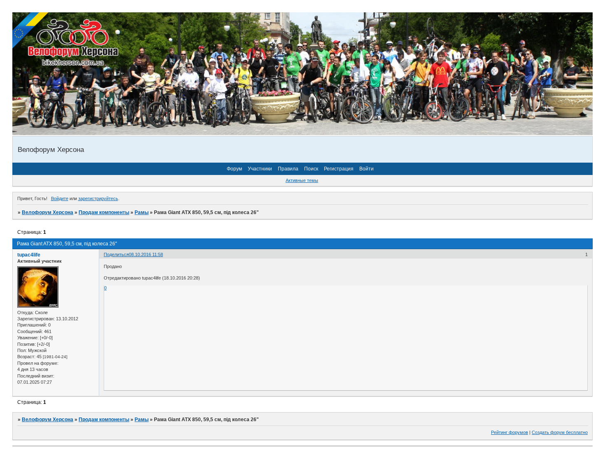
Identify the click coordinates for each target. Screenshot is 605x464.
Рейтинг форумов (509, 432)
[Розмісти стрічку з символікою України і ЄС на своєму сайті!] (30, 30)
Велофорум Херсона (47, 212)
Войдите (59, 198)
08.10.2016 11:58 (146, 254)
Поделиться (116, 254)
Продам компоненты (104, 212)
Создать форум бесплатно (560, 432)
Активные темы (302, 180)
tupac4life (28, 255)
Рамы (142, 212)
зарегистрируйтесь (98, 198)
